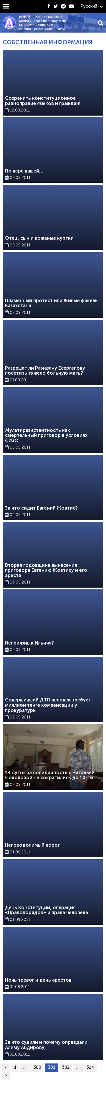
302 (65, 1067)
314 (90, 1067)
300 (37, 1067)
